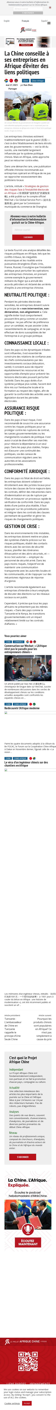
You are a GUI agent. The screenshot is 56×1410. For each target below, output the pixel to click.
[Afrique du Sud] (6, 80)
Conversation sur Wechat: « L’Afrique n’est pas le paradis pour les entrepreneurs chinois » (25, 649)
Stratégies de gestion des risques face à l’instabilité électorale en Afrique (26, 190)
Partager (13, 88)
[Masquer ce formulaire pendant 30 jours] (50, 7)
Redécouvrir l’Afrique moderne (22, 708)
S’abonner (23, 1157)
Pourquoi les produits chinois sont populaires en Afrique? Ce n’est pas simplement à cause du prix (42, 1029)
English (7, 20)
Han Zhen (28, 85)
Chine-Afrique (38, 80)
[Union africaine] (34, 704)
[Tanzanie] (34, 758)
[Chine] (11, 80)
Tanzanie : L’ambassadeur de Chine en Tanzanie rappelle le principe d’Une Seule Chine (13, 1029)
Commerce (18, 641)
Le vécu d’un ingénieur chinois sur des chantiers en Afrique (26, 763)
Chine (25, 80)
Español (44, 20)
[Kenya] (16, 80)
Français (25, 20)
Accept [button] (27, 1403)
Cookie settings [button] (12, 1403)
